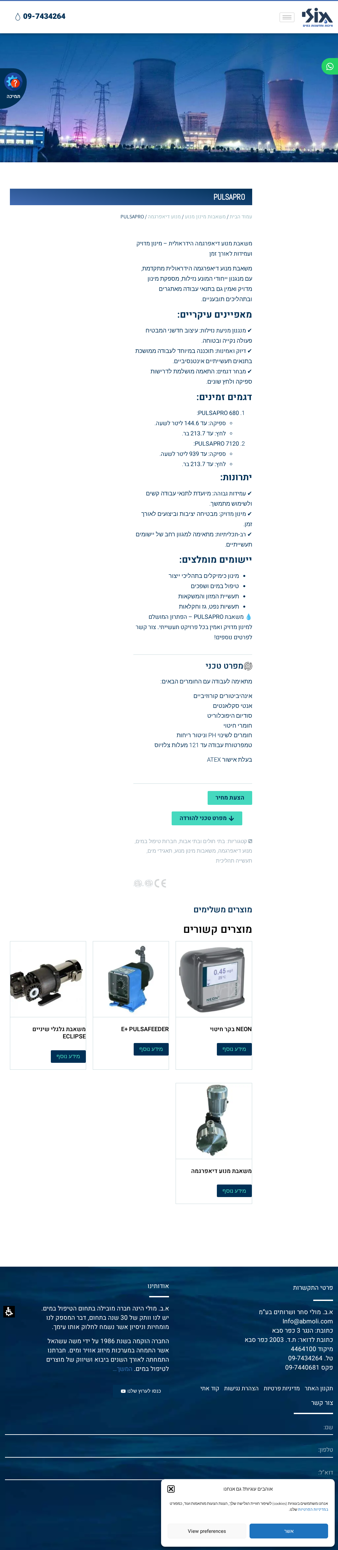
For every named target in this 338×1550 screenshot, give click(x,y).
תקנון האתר (319, 1388)
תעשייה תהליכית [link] (234, 861)
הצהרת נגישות (241, 1388)
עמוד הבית (241, 217)
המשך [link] (124, 1369)
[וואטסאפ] (329, 66)
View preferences (207, 1531)
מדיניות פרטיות (282, 1388)
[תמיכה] (13, 82)
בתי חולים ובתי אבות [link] (202, 841)
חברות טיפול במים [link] (156, 841)
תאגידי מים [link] (160, 851)
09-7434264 (305, 1358)
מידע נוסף (234, 1049)
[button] (171, 1489)
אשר (288, 1531)
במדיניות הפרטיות (313, 1509)
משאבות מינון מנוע (205, 217)
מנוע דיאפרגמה (164, 217)
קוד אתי (209, 1388)
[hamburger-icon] (287, 17)
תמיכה (13, 96)
